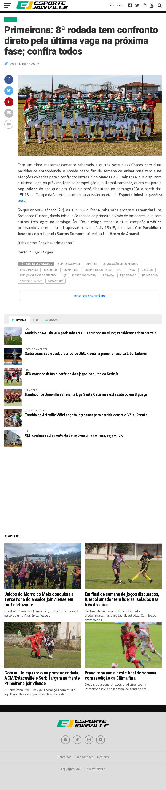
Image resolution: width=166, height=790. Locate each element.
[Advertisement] (83, 485)
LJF (64, 275)
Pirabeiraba (128, 275)
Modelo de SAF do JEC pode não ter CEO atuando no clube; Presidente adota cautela (90, 333)
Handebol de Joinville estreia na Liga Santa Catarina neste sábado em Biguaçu (86, 394)
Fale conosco (84, 756)
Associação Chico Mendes (120, 264)
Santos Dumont (31, 281)
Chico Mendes (29, 270)
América (91, 264)
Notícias (103, 756)
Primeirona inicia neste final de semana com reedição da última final (120, 675)
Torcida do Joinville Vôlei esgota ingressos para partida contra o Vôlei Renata (86, 415)
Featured (50, 270)
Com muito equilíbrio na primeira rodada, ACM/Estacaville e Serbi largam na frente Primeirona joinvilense (42, 678)
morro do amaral (84, 275)
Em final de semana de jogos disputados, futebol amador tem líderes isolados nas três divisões (122, 599)
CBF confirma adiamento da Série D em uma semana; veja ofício (74, 435)
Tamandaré (55, 281)
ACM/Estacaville (69, 264)
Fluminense (70, 270)
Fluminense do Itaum (98, 270)
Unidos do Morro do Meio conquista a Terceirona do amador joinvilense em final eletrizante (38, 599)
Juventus (147, 270)
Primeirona (150, 275)
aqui (21, 201)
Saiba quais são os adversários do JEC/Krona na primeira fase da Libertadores (86, 353)
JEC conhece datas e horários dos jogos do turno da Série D (71, 374)
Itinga (131, 270)
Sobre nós (64, 756)
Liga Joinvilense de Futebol (38, 275)
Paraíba (108, 275)
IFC (119, 270)
